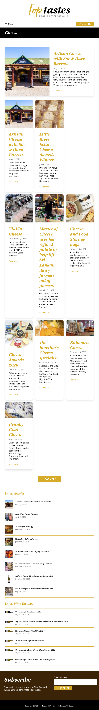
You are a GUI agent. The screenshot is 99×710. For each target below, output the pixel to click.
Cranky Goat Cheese (16, 429)
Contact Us (85, 24)
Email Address (60, 677)
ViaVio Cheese (15, 231)
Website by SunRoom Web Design (61, 706)
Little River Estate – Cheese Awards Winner (46, 147)
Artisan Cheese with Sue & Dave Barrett (69, 58)
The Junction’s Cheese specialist (49, 350)
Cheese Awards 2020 (16, 360)
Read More (58, 90)
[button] (9, 24)
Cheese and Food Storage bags (79, 236)
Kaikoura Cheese (79, 345)
